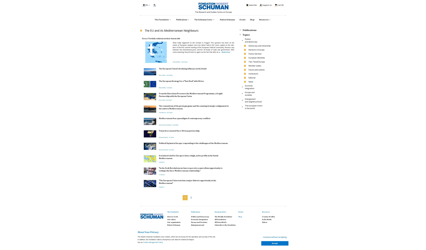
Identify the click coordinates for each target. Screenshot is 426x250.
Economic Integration (199, 219)
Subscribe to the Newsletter (225, 225)
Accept (275, 243)
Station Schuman (227, 20)
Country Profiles (268, 217)
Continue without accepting (275, 237)
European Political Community (213, 47)
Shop (252, 20)
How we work (172, 217)
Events (242, 20)
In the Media (266, 219)
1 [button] (185, 197)
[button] (180, 196)
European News (220, 212)
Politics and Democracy (200, 217)
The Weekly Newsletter (223, 217)
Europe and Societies (199, 222)
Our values (171, 219)
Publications (195, 212)
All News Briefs (220, 222)
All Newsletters (220, 219)
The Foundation (173, 212)
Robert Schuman (173, 225)
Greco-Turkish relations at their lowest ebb (161, 38)
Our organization (173, 222)
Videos (264, 222)
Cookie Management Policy (153, 242)
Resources (263, 20)
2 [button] (191, 197)
